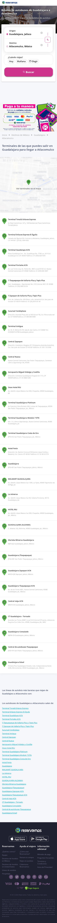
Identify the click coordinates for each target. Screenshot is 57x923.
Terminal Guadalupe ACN (12, 715)
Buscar (30, 72)
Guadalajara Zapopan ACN (13, 791)
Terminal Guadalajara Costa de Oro (16, 759)
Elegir (35, 61)
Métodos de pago (44, 854)
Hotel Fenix (6, 762)
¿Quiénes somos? (8, 851)
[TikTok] (40, 877)
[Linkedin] (28, 877)
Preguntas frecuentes (45, 858)
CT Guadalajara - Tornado (12, 802)
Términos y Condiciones (42, 862)
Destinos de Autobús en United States (10, 865)
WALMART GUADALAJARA (12, 769)
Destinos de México (20, 135)
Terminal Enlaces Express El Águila (16, 712)
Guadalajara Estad (9, 813)
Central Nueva (8, 740)
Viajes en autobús (26, 861)
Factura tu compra (27, 857)
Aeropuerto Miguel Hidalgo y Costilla (17, 744)
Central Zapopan (9, 737)
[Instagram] (23, 877)
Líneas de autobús (9, 870)
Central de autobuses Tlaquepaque (16, 809)
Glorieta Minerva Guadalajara (14, 784)
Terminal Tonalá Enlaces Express (15, 708)
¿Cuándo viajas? (15, 57)
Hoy (11, 61)
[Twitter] (17, 877)
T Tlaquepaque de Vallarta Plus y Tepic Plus (19, 722)
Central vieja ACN (9, 798)
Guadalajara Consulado (11, 805)
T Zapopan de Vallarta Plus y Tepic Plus (18, 726)
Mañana (21, 61)
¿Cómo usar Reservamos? (25, 852)
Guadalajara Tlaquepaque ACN (14, 795)
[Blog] (46, 877)
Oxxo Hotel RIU (8, 748)
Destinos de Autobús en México (10, 859)
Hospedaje (6, 873)
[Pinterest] (34, 877)
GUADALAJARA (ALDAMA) (12, 780)
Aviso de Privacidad (44, 867)
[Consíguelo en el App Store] (18, 839)
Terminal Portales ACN (11, 719)
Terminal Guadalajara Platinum (14, 751)
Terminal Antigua (9, 733)
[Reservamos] (9, 2)
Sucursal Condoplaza (10, 730)
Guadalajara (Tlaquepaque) (13, 787)
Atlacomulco (7, 138)
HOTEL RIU (6, 777)
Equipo (4, 855)
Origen (12, 30)
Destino (13, 43)
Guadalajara (39, 135)
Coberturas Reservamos (24, 865)
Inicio (4, 135)
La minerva (6, 773)
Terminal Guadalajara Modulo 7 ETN (17, 755)
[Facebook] (11, 877)
